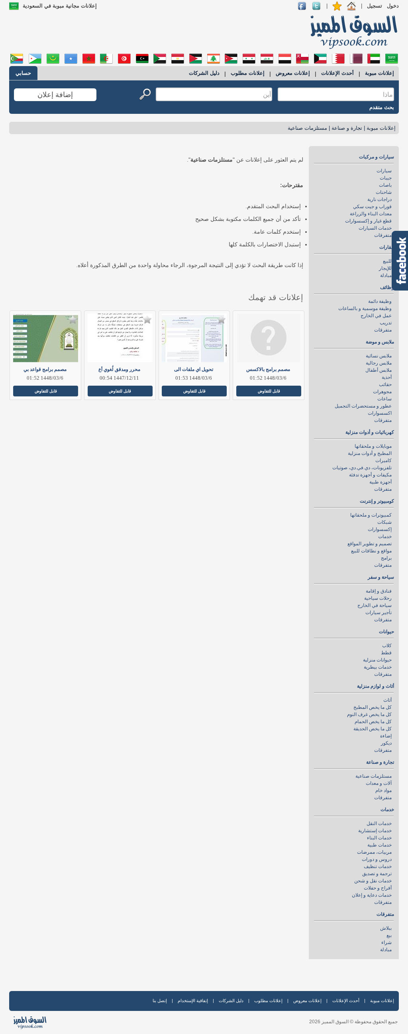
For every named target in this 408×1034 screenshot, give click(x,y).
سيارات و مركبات (376, 157)
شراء (386, 942)
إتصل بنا (160, 1000)
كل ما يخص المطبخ (372, 707)
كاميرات (383, 460)
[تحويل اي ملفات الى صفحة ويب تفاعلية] (194, 338)
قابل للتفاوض (269, 391)
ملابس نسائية (379, 356)
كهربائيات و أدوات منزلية (369, 432)
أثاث (387, 700)
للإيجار (385, 268)
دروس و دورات (377, 859)
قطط (386, 653)
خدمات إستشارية (375, 830)
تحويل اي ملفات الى (193, 369)
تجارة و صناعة (347, 128)
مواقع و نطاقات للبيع (371, 551)
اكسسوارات (380, 413)
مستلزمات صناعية (307, 128)
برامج (386, 558)
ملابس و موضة (380, 342)
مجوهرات (382, 391)
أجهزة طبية (380, 482)
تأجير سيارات (378, 612)
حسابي (23, 73)
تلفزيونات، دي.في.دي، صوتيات (362, 467)
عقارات (386, 247)
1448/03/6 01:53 (193, 378)
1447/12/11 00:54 (119, 378)
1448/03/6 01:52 (268, 378)
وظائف (387, 287)
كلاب (387, 645)
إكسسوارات (380, 529)
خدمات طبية (379, 845)
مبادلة (386, 275)
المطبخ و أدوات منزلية (370, 453)
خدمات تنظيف (378, 866)
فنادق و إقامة (379, 591)
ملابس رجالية (379, 363)
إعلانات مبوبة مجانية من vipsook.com (351, 31)
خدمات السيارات (375, 228)
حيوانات (386, 631)
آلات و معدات (379, 783)
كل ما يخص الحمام (373, 721)
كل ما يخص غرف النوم (369, 714)
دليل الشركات (204, 73)
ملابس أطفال (378, 370)
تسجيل (374, 6)
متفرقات (383, 235)
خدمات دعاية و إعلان (372, 895)
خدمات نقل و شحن (373, 881)
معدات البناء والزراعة (371, 214)
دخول (393, 6)
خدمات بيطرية (378, 667)
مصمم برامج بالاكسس (268, 369)
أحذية (387, 377)
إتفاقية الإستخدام (193, 1000)
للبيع (387, 261)
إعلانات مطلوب (248, 73)
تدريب (386, 323)
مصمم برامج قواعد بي (45, 369)
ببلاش (386, 928)
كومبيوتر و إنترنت (377, 501)
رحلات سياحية (378, 598)
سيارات (384, 171)
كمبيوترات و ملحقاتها (371, 515)
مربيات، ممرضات (374, 852)
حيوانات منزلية (377, 660)
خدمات (385, 536)
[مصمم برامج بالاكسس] (268, 338)
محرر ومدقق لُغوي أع (119, 369)
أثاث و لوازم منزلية (375, 686)
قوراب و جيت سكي (372, 206)
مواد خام (383, 790)
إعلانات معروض (293, 73)
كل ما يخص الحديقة (372, 729)
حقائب (385, 384)
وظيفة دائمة (380, 301)
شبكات (384, 522)
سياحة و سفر (381, 577)
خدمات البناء (379, 838)
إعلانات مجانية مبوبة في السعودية (60, 6)
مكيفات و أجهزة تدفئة (370, 475)
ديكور (386, 743)
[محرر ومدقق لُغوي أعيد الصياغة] (119, 338)
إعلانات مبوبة (379, 73)
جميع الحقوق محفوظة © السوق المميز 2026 (353, 1021)
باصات (385, 185)
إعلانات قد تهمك (275, 297)
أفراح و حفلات (378, 888)
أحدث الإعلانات (337, 73)
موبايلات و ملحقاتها (373, 446)
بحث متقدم (381, 107)
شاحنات (384, 192)
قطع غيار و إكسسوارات (368, 221)
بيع (389, 935)
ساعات (384, 399)
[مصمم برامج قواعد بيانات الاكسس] (45, 338)
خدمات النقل (379, 823)
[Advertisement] (155, 32)
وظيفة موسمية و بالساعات (365, 308)
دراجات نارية (379, 199)
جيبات (386, 178)
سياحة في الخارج (374, 605)
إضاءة (386, 736)
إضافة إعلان (55, 95)
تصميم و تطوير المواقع (369, 543)
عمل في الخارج (376, 315)
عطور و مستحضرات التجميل (363, 406)
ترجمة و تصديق (377, 873)
